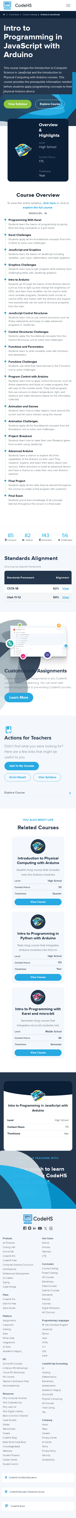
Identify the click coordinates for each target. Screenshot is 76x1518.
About (45, 1424)
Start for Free (9, 1303)
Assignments (9, 1320)
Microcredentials (11, 1385)
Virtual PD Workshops (14, 1372)
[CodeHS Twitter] (45, 1229)
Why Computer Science (15, 1398)
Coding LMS (9, 1247)
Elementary (47, 1281)
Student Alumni (10, 1464)
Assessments (49, 1385)
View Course (38, 901)
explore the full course (37, 207)
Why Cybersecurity (12, 1402)
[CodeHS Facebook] (24, 1229)
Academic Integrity (12, 1351)
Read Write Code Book (14, 1442)
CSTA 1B (12, 588)
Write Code (8, 1338)
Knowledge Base (11, 1446)
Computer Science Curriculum (18, 1264)
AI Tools (7, 1346)
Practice (46, 1299)
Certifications (9, 1269)
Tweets (6, 1433)
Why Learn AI (9, 1407)
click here (49, 203)
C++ (44, 1346)
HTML (45, 1342)
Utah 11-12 (14, 597)
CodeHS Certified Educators (23, 1477)
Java (44, 1338)
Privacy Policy (49, 1450)
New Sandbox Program (56, 1324)
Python (45, 1333)
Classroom (8, 1324)
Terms (45, 1446)
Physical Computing (52, 1398)
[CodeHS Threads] (51, 1229)
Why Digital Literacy (13, 1411)
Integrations (9, 1342)
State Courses (49, 1286)
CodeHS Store (17, 1506)
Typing (6, 1282)
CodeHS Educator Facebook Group (26, 1492)
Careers (46, 1433)
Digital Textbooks (51, 1308)
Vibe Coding (48, 1407)
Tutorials (46, 1303)
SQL (44, 1351)
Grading (7, 1329)
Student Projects (11, 1455)
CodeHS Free (10, 1260)
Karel (44, 1355)
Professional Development (16, 1273)
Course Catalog (30, 14)
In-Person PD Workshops (15, 1368)
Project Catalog (50, 1272)
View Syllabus (17, 104)
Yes (44, 1412)
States (6, 1424)
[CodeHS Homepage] (19, 5)
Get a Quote (9, 1308)
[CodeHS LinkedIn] (34, 1229)
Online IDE (8, 1251)
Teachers (46, 1251)
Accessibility (48, 1459)
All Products (9, 1242)
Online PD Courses (12, 1363)
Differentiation (49, 1376)
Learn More (18, 697)
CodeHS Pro (9, 1256)
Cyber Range (9, 1286)
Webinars (7, 1450)
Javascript (47, 1329)
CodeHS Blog (10, 1437)
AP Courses (48, 1277)
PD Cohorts (8, 1376)
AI (43, 1368)
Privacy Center (49, 1437)
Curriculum (14, 14)
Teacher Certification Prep (16, 1381)
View (65, 588)
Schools (46, 1247)
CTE (44, 1256)
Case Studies (9, 1420)
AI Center (47, 1442)
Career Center (10, 1459)
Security (46, 1455)
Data (5, 1333)
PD (4, 1359)
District (45, 1242)
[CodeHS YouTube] (40, 1229)
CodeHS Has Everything (55, 1363)
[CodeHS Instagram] (29, 1229)
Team (44, 1429)
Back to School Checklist (15, 1415)
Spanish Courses (50, 1290)
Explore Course (50, 104)
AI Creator (8, 1278)
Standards (47, 1294)
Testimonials (9, 1429)
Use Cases (47, 1238)
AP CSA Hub (48, 1312)
